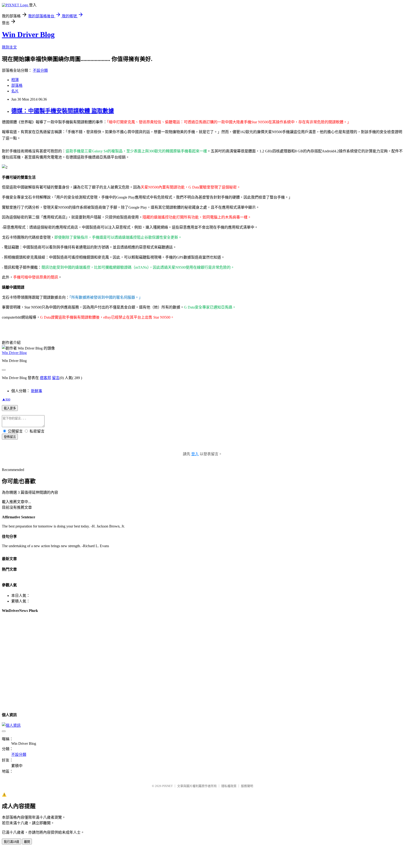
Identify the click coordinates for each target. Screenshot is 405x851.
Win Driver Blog (28, 34)
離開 (27, 841)
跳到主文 (9, 47)
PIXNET (167, 786)
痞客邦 (45, 378)
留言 (56, 378)
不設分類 (40, 70)
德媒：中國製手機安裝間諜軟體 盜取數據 (62, 111)
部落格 (16, 85)
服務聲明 (247, 786)
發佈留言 (10, 437)
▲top (6, 399)
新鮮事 (36, 391)
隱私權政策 (228, 786)
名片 (15, 91)
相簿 (15, 80)
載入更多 (10, 408)
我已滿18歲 (11, 841)
